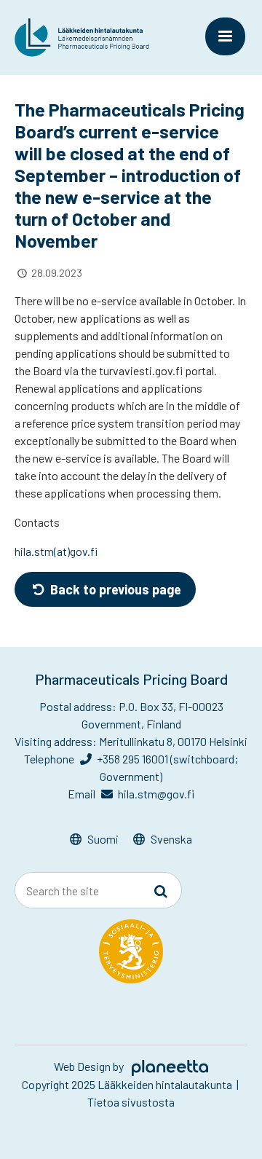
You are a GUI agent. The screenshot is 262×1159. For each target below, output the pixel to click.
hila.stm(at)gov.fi (56, 551)
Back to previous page (114, 589)
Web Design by (90, 1066)
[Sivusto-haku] (160, 891)
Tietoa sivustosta (131, 1102)
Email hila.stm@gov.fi (131, 794)
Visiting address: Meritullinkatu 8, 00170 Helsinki (131, 741)
